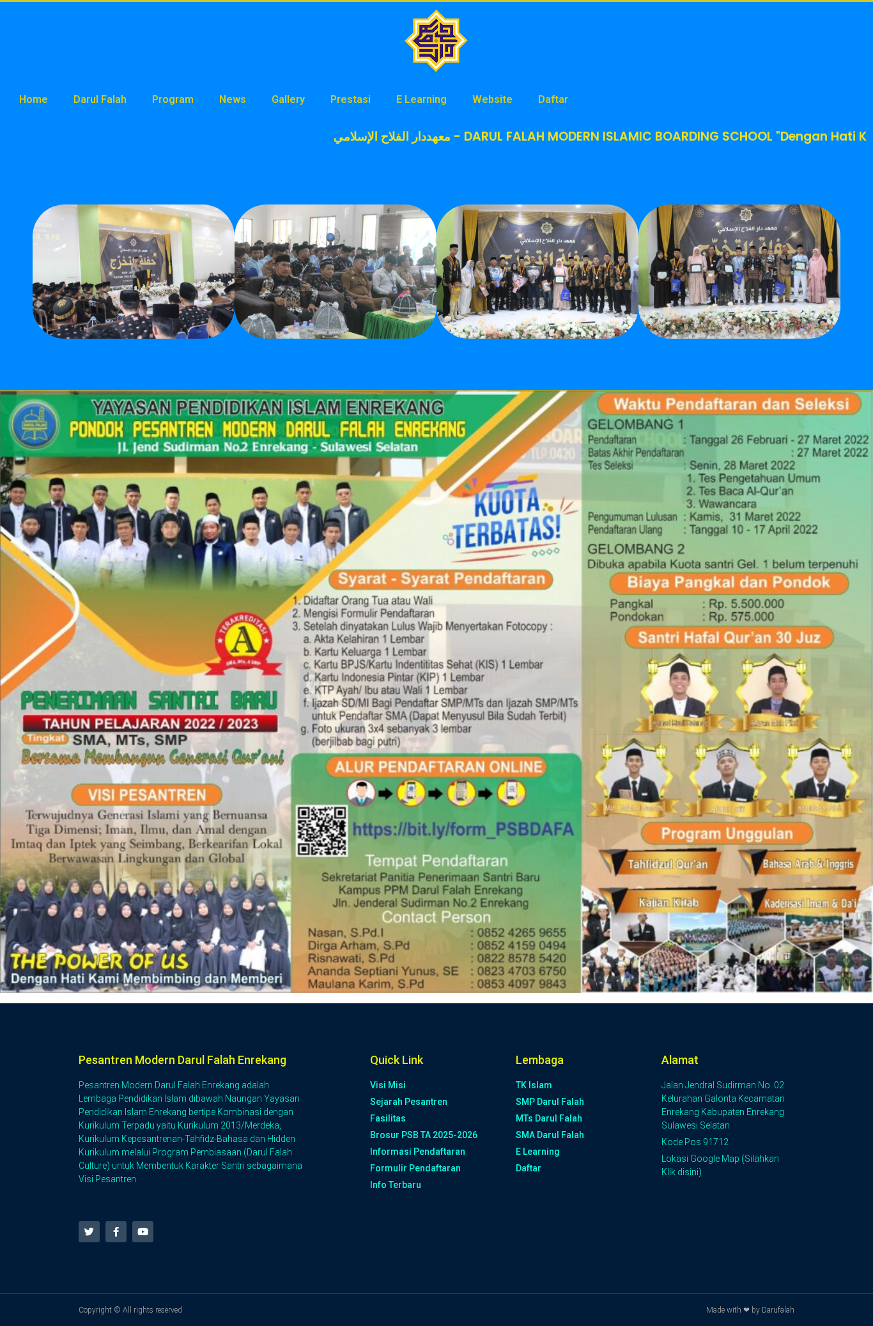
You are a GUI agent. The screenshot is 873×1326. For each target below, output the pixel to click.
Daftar (553, 99)
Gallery (288, 99)
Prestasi (350, 99)
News (232, 99)
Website (492, 99)
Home (33, 99)
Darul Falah (100, 99)
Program (173, 99)
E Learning (421, 99)
